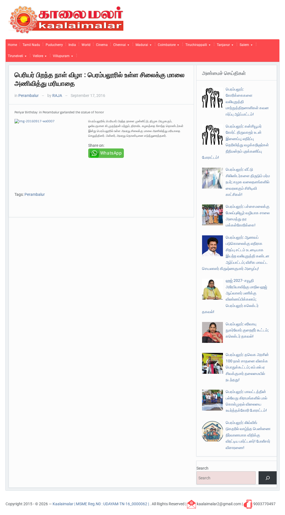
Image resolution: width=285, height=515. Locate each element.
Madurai (140, 46)
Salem (243, 46)
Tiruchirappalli (195, 46)
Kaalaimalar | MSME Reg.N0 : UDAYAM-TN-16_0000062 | (101, 504)
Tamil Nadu (31, 45)
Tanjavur (222, 46)
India (72, 45)
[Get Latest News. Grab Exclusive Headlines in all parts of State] (66, 19)
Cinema (102, 45)
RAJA (57, 95)
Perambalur (28, 95)
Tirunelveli (14, 57)
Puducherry (54, 45)
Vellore (37, 57)
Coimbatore (166, 46)
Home (12, 45)
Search (202, 468)
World (86, 45)
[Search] (268, 477)
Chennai (118, 46)
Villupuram (60, 57)
